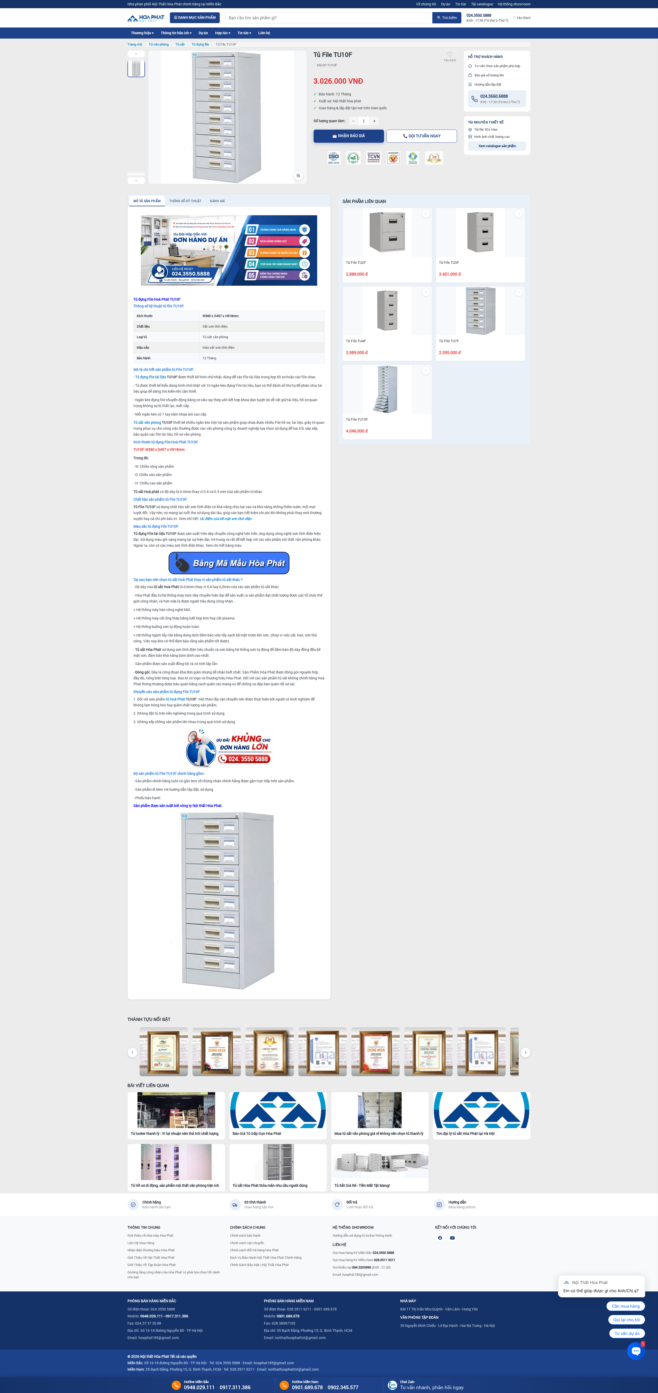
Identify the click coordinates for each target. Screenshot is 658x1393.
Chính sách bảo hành (245, 1235)
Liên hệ (264, 33)
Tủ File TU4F (356, 340)
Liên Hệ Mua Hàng (140, 1243)
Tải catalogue (482, 4)
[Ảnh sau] (136, 180)
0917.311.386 (177, 1316)
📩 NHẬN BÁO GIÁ (348, 135)
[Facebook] (440, 1238)
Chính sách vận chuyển (247, 1243)
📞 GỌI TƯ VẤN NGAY (422, 135)
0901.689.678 (288, 1316)
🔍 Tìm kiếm (447, 17)
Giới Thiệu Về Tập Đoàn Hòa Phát (151, 1264)
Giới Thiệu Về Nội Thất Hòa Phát (151, 1257)
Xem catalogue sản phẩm (497, 146)
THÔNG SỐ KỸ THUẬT (185, 201)
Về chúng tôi (426, 4)
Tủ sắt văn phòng (147, 422)
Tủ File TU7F (449, 340)
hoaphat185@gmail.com (360, 1274)
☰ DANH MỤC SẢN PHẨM (195, 17)
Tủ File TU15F (357, 419)
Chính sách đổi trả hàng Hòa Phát (254, 1250)
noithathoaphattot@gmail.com (300, 1337)
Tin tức (460, 4)
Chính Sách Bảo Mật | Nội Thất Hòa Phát (259, 1264)
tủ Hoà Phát (175, 699)
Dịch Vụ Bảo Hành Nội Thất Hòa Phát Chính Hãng (265, 1257)
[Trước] (132, 1052)
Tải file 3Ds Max (486, 129)
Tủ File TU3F (449, 262)
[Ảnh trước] (136, 54)
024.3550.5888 (494, 96)
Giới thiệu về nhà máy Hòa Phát (150, 1235)
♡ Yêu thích (522, 17)
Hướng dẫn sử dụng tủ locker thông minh (362, 1235)
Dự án (445, 4)
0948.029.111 (151, 1316)
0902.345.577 (343, 1387)
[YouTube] (452, 1238)
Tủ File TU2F (356, 262)
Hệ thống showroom (514, 4)
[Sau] (526, 1052)
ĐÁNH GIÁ (217, 201)
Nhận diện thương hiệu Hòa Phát (151, 1250)
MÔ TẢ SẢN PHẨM (147, 201)
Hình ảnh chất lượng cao (492, 136)
